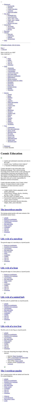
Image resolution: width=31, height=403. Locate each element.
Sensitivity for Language (10, 221)
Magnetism (11, 110)
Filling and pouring (13, 102)
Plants (9, 116)
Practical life (11, 6)
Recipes (10, 29)
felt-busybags (11, 39)
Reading (10, 88)
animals (10, 94)
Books (9, 96)
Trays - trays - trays (13, 18)
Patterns (10, 115)
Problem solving (12, 87)
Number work (11, 113)
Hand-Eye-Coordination (14, 359)
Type (5, 126)
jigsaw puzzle (8, 225)
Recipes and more (12, 23)
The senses (11, 26)
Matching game (12, 132)
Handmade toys (12, 15)
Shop (5, 40)
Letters (9, 108)
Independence (11, 77)
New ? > (4, 48)
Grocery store (11, 105)
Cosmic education (12, 9)
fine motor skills (8, 224)
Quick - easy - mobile (13, 20)
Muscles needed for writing (15, 80)
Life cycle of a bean (9, 268)
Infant (9, 58)
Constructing (11, 127)
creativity (10, 101)
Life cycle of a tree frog (11, 326)
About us (6, 396)
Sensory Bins (11, 28)
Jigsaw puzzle (11, 130)
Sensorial (10, 7)
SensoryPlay (7, 25)
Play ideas (7, 14)
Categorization (12, 69)
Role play (10, 34)
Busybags (6, 31)
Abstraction (11, 68)
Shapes (9, 121)
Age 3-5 (10, 61)
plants (5, 253)
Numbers (10, 111)
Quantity (10, 118)
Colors (9, 99)
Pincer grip (11, 85)
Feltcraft (6, 32)
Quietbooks (11, 36)
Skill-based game (12, 138)
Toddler (6, 256)
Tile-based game (12, 141)
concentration (7, 222)
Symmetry (10, 122)
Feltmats (10, 37)
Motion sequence (12, 79)
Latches (10, 107)
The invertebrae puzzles (11, 209)
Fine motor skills (12, 74)
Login (5, 401)
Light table (10, 21)
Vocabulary (11, 124)
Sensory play (11, 137)
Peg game (10, 133)
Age (5, 57)
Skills (5, 66)
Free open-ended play (13, 129)
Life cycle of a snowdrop (11, 239)
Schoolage (10, 65)
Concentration (11, 71)
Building (10, 97)
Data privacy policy (9, 399)
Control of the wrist (13, 72)
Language (10, 10)
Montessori (7, 4)
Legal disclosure (8, 397)
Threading (10, 90)
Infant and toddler (12, 12)
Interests (6, 93)
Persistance (11, 83)
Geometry (10, 104)
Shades (9, 119)
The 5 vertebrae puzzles (11, 371)
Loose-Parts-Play (12, 17)
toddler (9, 60)
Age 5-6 (10, 63)
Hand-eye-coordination (10, 219)
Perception (10, 82)
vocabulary (7, 227)
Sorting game (11, 140)
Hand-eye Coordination (14, 76)
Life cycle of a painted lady (13, 297)
